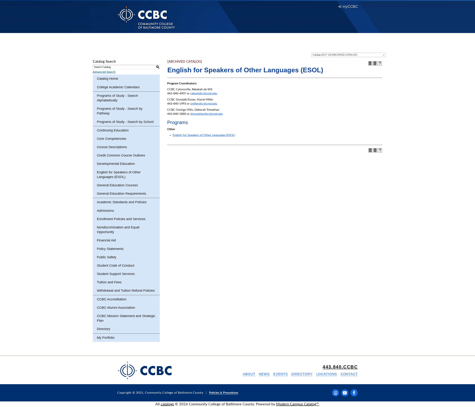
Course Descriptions (112, 147)
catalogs (167, 404)
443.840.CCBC (340, 366)
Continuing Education (113, 130)
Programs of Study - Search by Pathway (119, 111)
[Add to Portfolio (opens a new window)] (370, 63)
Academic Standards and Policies (122, 202)
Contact (349, 374)
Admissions (105, 210)
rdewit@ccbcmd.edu (203, 93)
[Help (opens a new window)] (380, 63)
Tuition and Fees (109, 282)
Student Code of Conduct (115, 265)
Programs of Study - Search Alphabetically (117, 98)
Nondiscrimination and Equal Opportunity (118, 229)
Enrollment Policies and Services (121, 219)
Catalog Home (107, 78)
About (249, 374)
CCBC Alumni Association (116, 307)
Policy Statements (110, 249)
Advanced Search (104, 71)
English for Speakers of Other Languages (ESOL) (119, 174)
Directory (103, 329)
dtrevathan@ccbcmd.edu (206, 113)
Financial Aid (106, 240)
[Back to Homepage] (146, 17)
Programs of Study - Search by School (125, 122)
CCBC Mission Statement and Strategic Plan (126, 318)
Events (280, 374)
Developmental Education (116, 164)
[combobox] (349, 55)
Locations (326, 374)
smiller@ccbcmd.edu (203, 103)
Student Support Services (116, 274)
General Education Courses (117, 185)
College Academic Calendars (118, 87)
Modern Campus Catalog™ (297, 404)
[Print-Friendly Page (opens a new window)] (375, 63)
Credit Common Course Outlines (121, 155)
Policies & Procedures (223, 392)
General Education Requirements (121, 193)
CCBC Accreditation (111, 299)
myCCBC (350, 6)
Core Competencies (111, 139)
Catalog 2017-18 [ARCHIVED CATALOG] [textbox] (335, 55)
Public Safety (106, 257)
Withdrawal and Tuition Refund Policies (126, 290)
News (264, 374)
